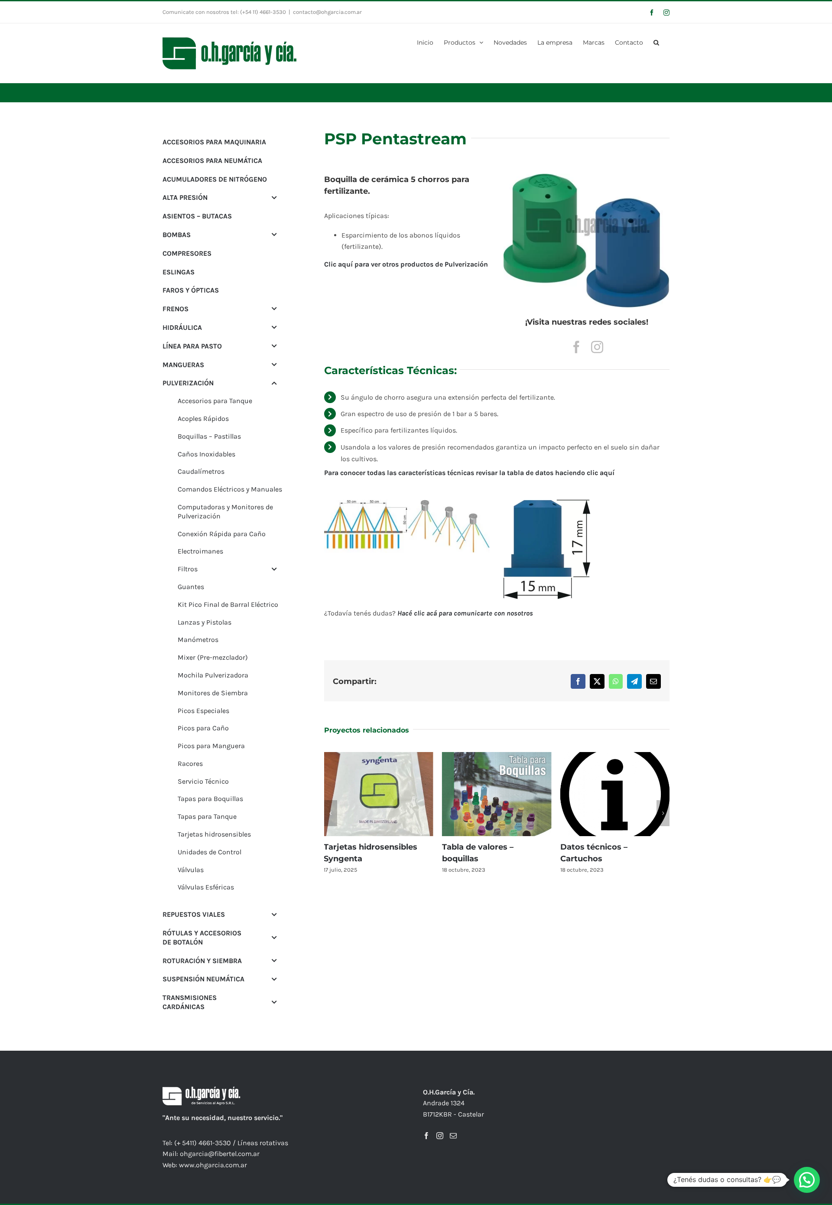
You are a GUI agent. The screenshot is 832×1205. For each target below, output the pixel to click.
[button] (656, 41)
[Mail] (453, 1135)
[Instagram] (439, 1135)
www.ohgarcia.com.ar (213, 1165)
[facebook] (576, 347)
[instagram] (597, 347)
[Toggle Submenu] (274, 197)
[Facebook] (426, 1135)
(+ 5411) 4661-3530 (202, 1143)
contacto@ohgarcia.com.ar (327, 12)
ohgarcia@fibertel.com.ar (220, 1154)
